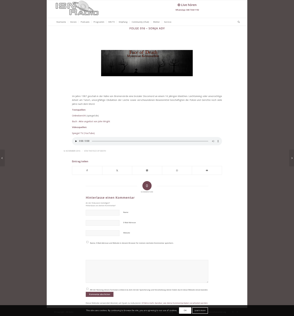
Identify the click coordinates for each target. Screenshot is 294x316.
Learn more (200, 310)
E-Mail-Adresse (129, 222)
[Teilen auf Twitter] (117, 170)
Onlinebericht (79, 115)
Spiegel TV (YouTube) (83, 133)
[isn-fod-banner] (147, 63)
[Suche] (238, 22)
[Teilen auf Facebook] (87, 170)
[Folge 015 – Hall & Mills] (2, 158)
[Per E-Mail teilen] (207, 170)
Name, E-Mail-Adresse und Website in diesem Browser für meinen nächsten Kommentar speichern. (132, 243)
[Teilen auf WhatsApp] (177, 170)
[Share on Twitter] (147, 170)
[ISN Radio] (77, 9)
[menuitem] (61, 22)
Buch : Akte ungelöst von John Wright (91, 121)
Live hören (188, 5)
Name (125, 212)
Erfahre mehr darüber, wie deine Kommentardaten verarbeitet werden (175, 303)
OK (185, 310)
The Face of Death (97, 151)
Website (126, 233)
